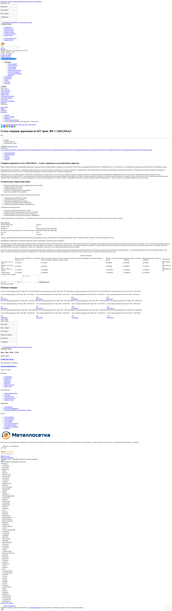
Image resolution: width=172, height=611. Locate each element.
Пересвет (5, 555)
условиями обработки (34, 607)
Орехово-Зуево (7, 551)
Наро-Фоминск (7, 542)
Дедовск (5, 481)
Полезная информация (11, 408)
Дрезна (5, 490)
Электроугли (6, 599)
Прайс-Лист (8, 378)
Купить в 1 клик (12, 146)
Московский (6, 539)
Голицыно (6, 480)
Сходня (5, 576)
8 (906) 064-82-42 (6, 57)
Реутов (5, 565)
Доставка (7, 157)
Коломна (5, 512)
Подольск (6, 556)
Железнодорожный (8, 496)
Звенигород (6, 501)
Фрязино (5, 581)
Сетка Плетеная (9, 418)
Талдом (5, 578)
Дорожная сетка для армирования (74, 150)
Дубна (4, 492)
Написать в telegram (7, 457)
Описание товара (9, 153)
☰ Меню (3, 86)
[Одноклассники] (7, 126)
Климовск (6, 508)
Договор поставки (9, 398)
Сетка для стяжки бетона (109, 150)
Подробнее (4, 299)
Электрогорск (7, 596)
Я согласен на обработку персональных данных (17, 22)
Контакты (7, 380)
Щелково (5, 592)
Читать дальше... (5, 222)
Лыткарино (6, 533)
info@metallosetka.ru (10, 38)
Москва (5, 464)
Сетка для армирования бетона (37, 150)
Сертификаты (8, 407)
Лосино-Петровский (9, 530)
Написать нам (8, 40)
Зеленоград (6, 503)
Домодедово (6, 489)
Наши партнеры (9, 385)
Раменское (6, 564)
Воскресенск (6, 476)
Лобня (4, 528)
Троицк (5, 580)
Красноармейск (7, 517)
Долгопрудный (7, 487)
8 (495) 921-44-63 (6, 55)
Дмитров (5, 485)
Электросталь (7, 597)
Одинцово (6, 546)
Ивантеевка (6, 505)
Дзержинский (7, 483)
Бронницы (6, 469)
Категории (7, 62)
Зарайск (5, 499)
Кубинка (5, 522)
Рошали (5, 567)
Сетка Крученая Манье (11, 426)
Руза (4, 569)
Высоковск (6, 478)
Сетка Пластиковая (10, 425)
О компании (8, 376)
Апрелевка (6, 465)
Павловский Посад (8, 553)
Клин (4, 510)
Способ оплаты (9, 396)
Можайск (5, 537)
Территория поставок (10, 393)
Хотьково (5, 585)
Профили (7, 428)
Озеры (5, 549)
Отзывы (6, 159)
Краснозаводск (7, 519)
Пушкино (6, 560)
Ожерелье (6, 547)
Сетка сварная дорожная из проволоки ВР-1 (14, 150)
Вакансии (7, 383)
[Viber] (12, 126)
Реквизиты (7, 381)
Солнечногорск (7, 571)
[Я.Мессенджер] (2, 126)
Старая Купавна (7, 572)
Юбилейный (6, 601)
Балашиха (6, 467)
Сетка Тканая (8, 420)
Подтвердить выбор (7, 603)
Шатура (5, 590)
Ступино (5, 574)
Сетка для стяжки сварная (144, 150)
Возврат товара (9, 400)
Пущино (5, 562)
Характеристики (9, 154)
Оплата (6, 156)
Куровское (6, 524)
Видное (5, 472)
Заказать (3, 146)
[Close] (2, 461)
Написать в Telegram (9, 58)
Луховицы (6, 531)
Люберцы (6, 535)
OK (2, 609)
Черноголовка (7, 587)
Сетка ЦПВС (8, 422)
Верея (4, 471)
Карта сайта (8, 386)
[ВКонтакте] (4, 126)
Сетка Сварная (8, 417)
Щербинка (6, 594)
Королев (5, 514)
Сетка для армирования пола (55, 150)
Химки (5, 583)
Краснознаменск (8, 521)
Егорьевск (6, 494)
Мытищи (5, 540)
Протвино (6, 558)
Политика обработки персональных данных (17, 410)
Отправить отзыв (44, 282)
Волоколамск (7, 474)
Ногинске (6, 544)
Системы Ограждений (11, 423)
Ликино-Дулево (7, 526)
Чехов (4, 589)
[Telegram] (9, 126)
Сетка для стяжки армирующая (126, 150)
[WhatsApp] (14, 126)
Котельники (6, 515)
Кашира (5, 506)
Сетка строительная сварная (93, 150)
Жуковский (6, 497)
